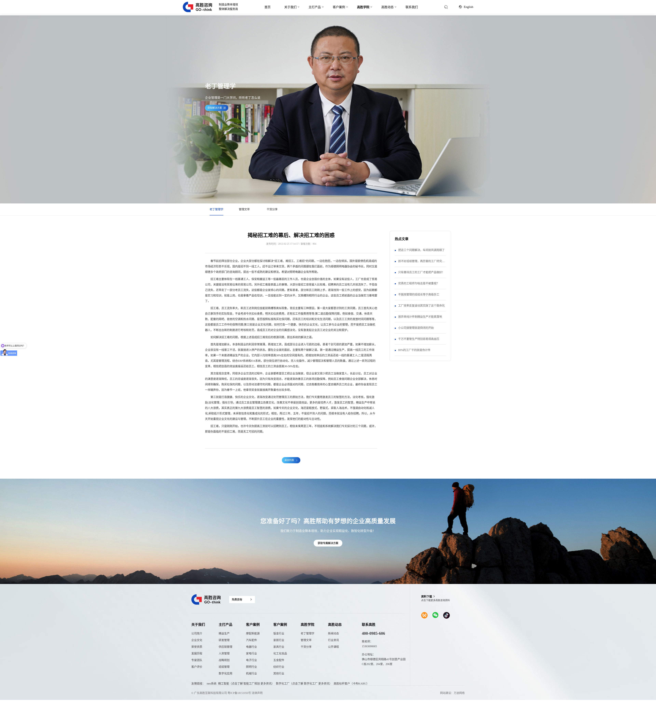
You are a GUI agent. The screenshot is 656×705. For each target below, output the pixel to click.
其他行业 (278, 673)
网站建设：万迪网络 (452, 692)
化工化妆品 (280, 653)
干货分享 (272, 209)
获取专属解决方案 (328, 543)
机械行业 (251, 673)
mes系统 (211, 683)
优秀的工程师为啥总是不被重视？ (418, 283)
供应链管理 (225, 646)
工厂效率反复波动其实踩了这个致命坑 (421, 305)
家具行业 (278, 646)
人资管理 (224, 653)
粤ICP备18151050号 (239, 692)
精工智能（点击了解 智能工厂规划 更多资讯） (246, 683)
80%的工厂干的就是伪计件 (414, 350)
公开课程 (333, 646)
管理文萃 (244, 209)
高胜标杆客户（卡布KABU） (351, 683)
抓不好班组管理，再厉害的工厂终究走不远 (421, 263)
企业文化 (196, 640)
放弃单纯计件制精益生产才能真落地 (420, 316)
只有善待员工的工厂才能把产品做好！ (421, 272)
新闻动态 (333, 633)
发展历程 (196, 653)
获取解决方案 (215, 108)
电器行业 (251, 646)
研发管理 (224, 640)
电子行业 (251, 660)
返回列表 (289, 460)
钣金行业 (278, 633)
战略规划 (224, 660)
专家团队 (196, 660)
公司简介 (196, 633)
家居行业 (278, 640)
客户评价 (196, 666)
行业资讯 (333, 640)
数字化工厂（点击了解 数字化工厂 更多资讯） (304, 683)
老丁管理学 (216, 209)
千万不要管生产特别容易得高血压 (418, 338)
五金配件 (278, 660)
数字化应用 (225, 673)
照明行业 (251, 666)
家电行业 (251, 653)
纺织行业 (278, 666)
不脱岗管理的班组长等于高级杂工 (418, 294)
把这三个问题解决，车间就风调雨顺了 (421, 250)
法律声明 (257, 692)
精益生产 (224, 633)
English (468, 7)
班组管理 (224, 666)
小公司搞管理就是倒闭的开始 (416, 327)
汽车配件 (251, 640)
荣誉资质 (196, 646)
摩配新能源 (253, 633)
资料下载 (426, 596)
